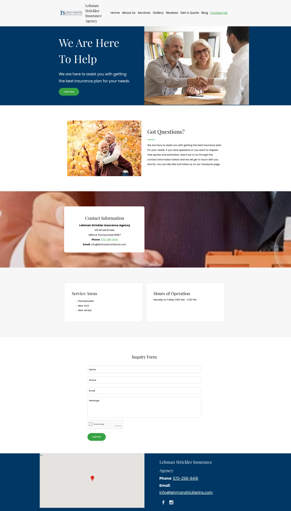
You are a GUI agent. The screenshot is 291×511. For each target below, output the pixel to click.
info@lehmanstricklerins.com (108, 244)
